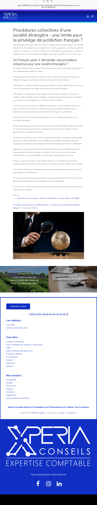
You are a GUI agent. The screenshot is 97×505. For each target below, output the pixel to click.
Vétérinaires (10, 363)
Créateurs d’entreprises (15, 342)
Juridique (9, 389)
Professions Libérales (14, 354)
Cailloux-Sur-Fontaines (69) (16, 328)
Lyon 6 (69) (10, 325)
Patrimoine (10, 392)
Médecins (9, 366)
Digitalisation (11, 395)
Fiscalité (9, 383)
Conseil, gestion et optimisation (18, 398)
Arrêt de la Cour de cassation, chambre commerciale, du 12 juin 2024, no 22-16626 (48, 198)
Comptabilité (11, 380)
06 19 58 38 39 (48, 7)
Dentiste (9, 360)
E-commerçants (12, 357)
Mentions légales (38, 413)
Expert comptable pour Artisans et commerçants (24, 345)
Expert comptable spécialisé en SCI (19, 351)
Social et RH (11, 386)
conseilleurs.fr (71, 413)
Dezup (62, 413)
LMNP (8, 348)
